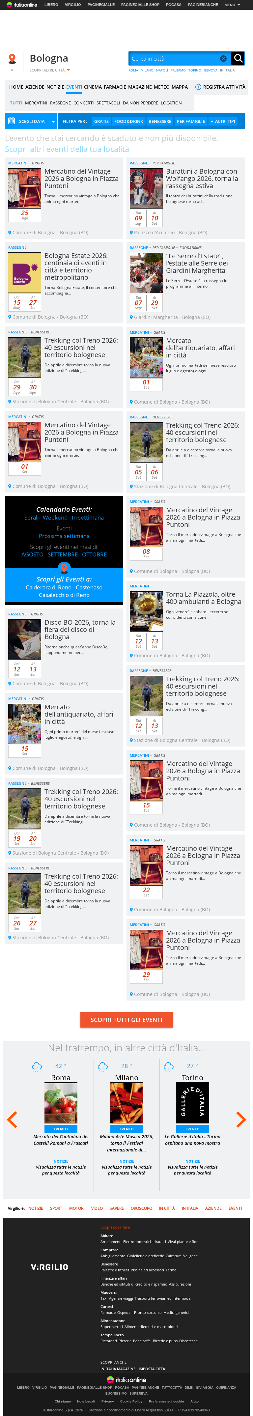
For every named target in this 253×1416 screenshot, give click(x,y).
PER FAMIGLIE (191, 121)
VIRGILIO (73, 5)
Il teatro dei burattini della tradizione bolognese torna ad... (199, 198)
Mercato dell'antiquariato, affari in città (200, 347)
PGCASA (174, 5)
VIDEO (97, 1208)
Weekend (55, 517)
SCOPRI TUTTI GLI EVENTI (126, 1020)
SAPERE (117, 1208)
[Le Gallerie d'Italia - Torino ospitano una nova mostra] (192, 1102)
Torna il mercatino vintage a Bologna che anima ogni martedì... (82, 198)
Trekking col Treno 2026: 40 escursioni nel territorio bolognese (81, 347)
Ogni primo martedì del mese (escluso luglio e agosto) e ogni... (201, 368)
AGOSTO (32, 554)
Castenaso (89, 587)
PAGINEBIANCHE (203, 5)
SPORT (56, 1208)
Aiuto (194, 1401)
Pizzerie (125, 1340)
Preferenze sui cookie (166, 1401)
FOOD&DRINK (128, 121)
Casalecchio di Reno (64, 595)
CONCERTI (83, 103)
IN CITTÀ (167, 1208)
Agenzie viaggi (121, 1298)
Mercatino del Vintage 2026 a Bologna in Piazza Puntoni (81, 178)
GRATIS (101, 121)
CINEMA (93, 87)
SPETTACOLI (108, 103)
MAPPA (180, 87)
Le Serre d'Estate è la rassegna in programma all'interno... (196, 283)
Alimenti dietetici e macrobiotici (151, 1326)
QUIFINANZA (226, 1387)
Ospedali (124, 1312)
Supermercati (111, 1326)
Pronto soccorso (148, 1312)
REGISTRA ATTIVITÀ (223, 87)
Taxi (103, 1298)
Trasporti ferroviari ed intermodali (163, 1298)
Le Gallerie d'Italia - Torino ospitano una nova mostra (192, 1139)
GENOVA (210, 70)
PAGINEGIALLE (101, 5)
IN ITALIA (227, 70)
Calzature (174, 1255)
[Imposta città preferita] (13, 59)
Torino (192, 1077)
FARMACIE (115, 87)
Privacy (107, 1401)
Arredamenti (111, 1241)
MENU (230, 5)
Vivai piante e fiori (183, 1241)
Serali (31, 517)
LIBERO (51, 5)
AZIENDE (34, 87)
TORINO (194, 70)
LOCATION (171, 103)
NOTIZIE (55, 87)
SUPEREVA (138, 1393)
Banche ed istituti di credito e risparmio (133, 1284)
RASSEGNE (60, 103)
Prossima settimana (64, 536)
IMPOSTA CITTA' (152, 1368)
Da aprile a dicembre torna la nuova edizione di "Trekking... (77, 367)
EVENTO (61, 1128)
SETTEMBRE (63, 554)
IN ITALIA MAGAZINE (117, 1368)
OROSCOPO (141, 1208)
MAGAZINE (140, 87)
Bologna (49, 58)
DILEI (189, 1387)
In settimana (88, 517)
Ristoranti (108, 1340)
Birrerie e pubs (165, 1340)
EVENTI (74, 87)
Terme (171, 1269)
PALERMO (178, 70)
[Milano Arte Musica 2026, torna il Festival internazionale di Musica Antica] (126, 1102)
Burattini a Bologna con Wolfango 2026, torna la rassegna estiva (202, 178)
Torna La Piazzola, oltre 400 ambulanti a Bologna (203, 598)
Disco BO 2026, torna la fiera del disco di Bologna (80, 629)
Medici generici (176, 1312)
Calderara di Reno (48, 587)
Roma (60, 1077)
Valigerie (190, 1255)
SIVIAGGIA (204, 1387)
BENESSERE (160, 121)
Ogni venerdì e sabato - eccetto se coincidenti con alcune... (197, 614)
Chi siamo (63, 1401)
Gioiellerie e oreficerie (145, 1255)
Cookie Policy (131, 1401)
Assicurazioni (180, 1284)
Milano (126, 1077)
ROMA (133, 70)
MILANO (147, 70)
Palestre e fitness (114, 1269)
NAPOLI (162, 70)
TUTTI (16, 103)
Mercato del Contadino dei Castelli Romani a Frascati (61, 1139)
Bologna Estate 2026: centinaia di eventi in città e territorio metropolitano (76, 266)
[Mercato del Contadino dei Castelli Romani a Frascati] (60, 1102)
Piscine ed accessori (147, 1269)
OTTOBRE (94, 554)
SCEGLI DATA (32, 121)
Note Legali (86, 1401)
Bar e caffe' (142, 1340)
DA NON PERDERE (140, 103)
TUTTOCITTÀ (172, 1387)
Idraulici (159, 1241)
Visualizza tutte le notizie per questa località (61, 1170)
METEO (162, 87)
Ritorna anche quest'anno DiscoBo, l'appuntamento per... (76, 649)
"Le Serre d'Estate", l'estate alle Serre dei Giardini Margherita (197, 263)
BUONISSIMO (116, 1393)
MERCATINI (36, 103)
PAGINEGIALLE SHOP (140, 5)
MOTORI (76, 1208)
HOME (16, 87)
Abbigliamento (113, 1255)
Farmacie (108, 1312)
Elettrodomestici (137, 1241)
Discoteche (188, 1340)
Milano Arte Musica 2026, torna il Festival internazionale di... (127, 1143)
